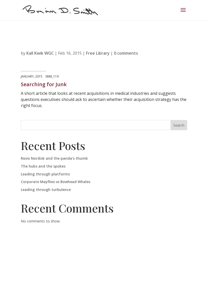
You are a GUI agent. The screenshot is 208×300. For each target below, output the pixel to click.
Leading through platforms (45, 174)
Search (178, 125)
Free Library (98, 53)
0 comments (126, 53)
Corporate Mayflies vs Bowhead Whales (55, 181)
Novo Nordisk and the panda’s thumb (54, 158)
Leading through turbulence (46, 189)
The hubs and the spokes (43, 166)
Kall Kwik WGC (40, 53)
